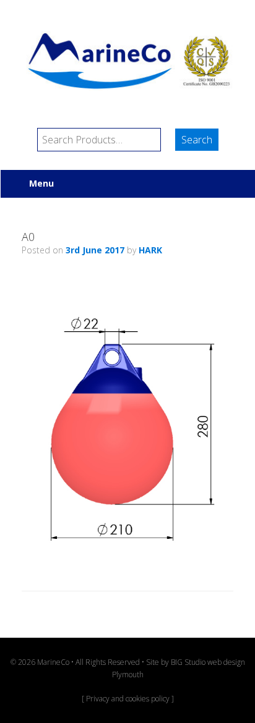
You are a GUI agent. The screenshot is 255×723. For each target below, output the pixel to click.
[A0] (127, 558)
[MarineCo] (127, 61)
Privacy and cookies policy (128, 698)
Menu (41, 183)
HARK (150, 250)
